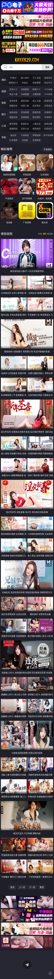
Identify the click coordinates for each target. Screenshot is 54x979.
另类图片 (48, 117)
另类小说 (25, 128)
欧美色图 (37, 112)
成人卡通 (37, 100)
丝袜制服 (25, 94)
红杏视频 (13, 140)
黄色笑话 (37, 128)
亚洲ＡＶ (13, 89)
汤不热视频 (48, 135)
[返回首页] (50, 973)
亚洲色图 (25, 112)
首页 (12, 887)
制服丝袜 (13, 105)
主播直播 (37, 94)
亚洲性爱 (13, 100)
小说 (3, 125)
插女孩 (13, 135)
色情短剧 (37, 140)
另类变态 (48, 105)
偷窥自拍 (13, 112)
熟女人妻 (13, 94)
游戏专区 (48, 77)
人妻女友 (37, 123)
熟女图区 (37, 117)
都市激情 (13, 123)
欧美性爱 (48, 100)
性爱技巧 (48, 128)
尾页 (42, 887)
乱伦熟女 (37, 105)
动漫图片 (48, 112)
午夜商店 (25, 135)
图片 (3, 114)
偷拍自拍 (25, 100)
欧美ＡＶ (37, 89)
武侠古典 (48, 123)
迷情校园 (13, 128)
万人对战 (37, 77)
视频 (3, 91)
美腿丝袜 (13, 117)
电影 (3, 102)
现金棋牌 (37, 82)
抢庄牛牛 (48, 82)
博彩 (3, 79)
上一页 (22, 887)
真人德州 (25, 77)
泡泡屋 (25, 140)
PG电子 (13, 77)
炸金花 (25, 82)
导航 (3, 137)
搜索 (47, 67)
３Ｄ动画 (48, 89)
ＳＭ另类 (48, 94)
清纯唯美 (25, 117)
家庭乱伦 (25, 123)
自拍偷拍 (25, 89)
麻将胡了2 (13, 82)
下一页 (32, 887)
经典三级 (25, 105)
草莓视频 (37, 135)
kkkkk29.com (27, 60)
